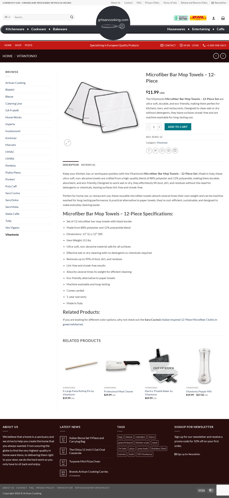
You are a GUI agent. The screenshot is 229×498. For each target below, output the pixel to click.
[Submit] (72, 17)
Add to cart (178, 126)
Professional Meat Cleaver (118, 391)
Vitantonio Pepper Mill (199, 391)
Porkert (10, 179)
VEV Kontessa (144, 454)
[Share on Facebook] (149, 151)
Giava (152, 436)
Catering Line (13, 103)
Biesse (9, 96)
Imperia (10, 124)
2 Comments (78, 475)
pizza (132, 448)
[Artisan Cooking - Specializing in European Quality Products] (113, 23)
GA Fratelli (12, 110)
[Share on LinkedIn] (175, 151)
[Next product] (216, 56)
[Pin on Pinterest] (168, 151)
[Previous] (63, 376)
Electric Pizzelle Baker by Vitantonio (159, 392)
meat (154, 442)
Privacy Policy (152, 2)
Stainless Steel (158, 448)
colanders (140, 436)
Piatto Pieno (13, 172)
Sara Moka (11, 206)
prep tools (143, 448)
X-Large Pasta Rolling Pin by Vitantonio (78, 392)
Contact (128, 2)
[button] (218, 2)
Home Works (13, 117)
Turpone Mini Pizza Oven (84, 461)
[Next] (223, 376)
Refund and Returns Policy (194, 2)
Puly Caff (11, 186)
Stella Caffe (12, 213)
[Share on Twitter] (156, 151)
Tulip (8, 220)
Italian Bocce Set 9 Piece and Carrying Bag (86, 439)
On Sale (122, 448)
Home (8, 45)
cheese (128, 436)
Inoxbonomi (12, 131)
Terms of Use (170, 2)
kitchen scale (142, 442)
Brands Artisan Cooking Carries (88, 471)
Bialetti (9, 89)
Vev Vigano (12, 227)
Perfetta (10, 165)
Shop (18, 45)
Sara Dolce (11, 200)
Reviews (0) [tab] (88, 164)
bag (120, 436)
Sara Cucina (12, 193)
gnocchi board (125, 442)
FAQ (139, 2)
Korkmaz (10, 138)
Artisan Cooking (15, 82)
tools (131, 454)
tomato (122, 454)
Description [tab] (71, 164)
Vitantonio (27, 56)
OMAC (9, 151)
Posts (28, 45)
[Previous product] (223, 56)
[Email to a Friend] (162, 151)
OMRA (9, 158)
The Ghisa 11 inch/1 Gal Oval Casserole (87, 451)
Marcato (10, 144)
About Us (115, 2)
